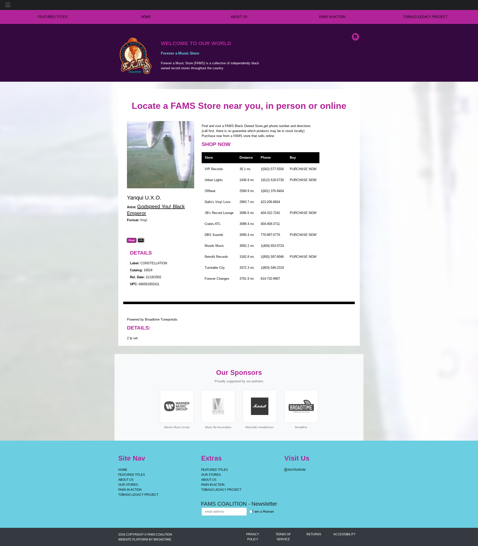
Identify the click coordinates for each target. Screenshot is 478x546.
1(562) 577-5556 (272, 169)
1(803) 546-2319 (272, 268)
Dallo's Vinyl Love (217, 202)
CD (141, 240)
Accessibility (344, 534)
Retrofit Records (216, 257)
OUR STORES (128, 484)
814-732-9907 (270, 278)
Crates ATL (213, 224)
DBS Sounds (214, 235)
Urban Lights (214, 180)
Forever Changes (217, 278)
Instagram (296, 470)
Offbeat (210, 191)
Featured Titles (52, 17)
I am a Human (263, 511)
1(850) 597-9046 (272, 257)
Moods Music (214, 246)
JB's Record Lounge (219, 213)
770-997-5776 (270, 235)
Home (122, 470)
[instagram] (355, 37)
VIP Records (214, 169)
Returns (313, 534)
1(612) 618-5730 (272, 180)
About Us (239, 17)
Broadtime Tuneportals (161, 319)
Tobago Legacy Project (425, 17)
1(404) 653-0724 (272, 246)
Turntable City (215, 268)
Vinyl (131, 240)
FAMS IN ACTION (332, 17)
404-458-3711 (270, 224)
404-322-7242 (270, 213)
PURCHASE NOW (303, 169)
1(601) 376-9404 (272, 191)
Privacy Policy (252, 537)
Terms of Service (283, 537)
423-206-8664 (270, 202)
